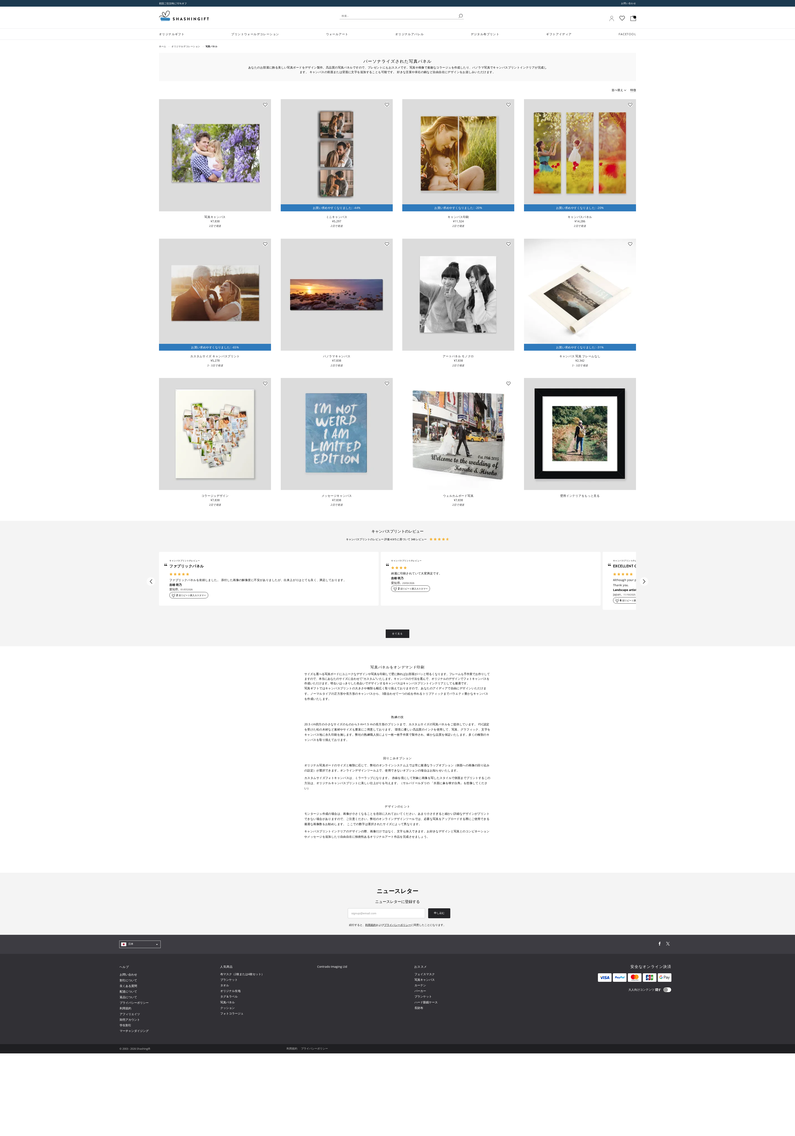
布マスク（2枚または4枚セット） (242, 974)
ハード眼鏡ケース (426, 1002)
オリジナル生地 (230, 991)
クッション (227, 1008)
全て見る (397, 633)
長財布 (418, 1008)
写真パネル (227, 1002)
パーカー (420, 991)
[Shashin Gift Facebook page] (660, 945)
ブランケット (229, 980)
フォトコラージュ (231, 1013)
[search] (461, 16)
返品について (128, 997)
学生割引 (125, 1025)
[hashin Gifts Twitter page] (668, 945)
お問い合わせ (628, 3)
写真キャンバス (424, 980)
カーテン (420, 985)
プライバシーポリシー (134, 1003)
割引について (128, 980)
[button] (151, 581)
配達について (128, 991)
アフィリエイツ (130, 1014)
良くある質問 (128, 986)
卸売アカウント (130, 1020)
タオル (224, 985)
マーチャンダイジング (134, 1031)
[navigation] (140, 944)
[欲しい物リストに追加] (265, 104)
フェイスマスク (424, 974)
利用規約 (125, 1008)
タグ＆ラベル (229, 996)
